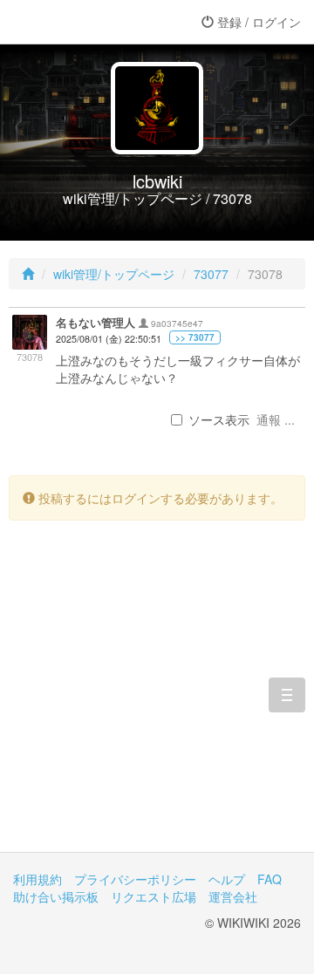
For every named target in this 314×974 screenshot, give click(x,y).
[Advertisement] (157, 699)
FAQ (269, 879)
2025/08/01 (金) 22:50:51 (108, 338)
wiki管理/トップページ (113, 274)
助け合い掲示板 (56, 896)
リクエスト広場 (153, 896)
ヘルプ (226, 879)
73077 (211, 274)
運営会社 (232, 896)
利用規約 (37, 879)
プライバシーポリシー (135, 879)
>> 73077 (195, 337)
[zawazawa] (83, 22)
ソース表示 (218, 419)
